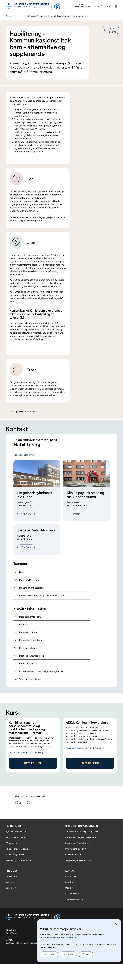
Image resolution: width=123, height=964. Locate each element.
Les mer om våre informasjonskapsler (58, 937)
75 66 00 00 (12, 932)
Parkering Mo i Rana (29, 579)
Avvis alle (68, 954)
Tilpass (86, 954)
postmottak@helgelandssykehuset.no (23, 943)
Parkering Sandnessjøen (31, 587)
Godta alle (49, 954)
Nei (32, 802)
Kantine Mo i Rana (28, 632)
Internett (23, 624)
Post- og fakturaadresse (31, 655)
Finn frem (26, 513)
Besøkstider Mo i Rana (30, 616)
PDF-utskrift (112, 30)
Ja (20, 802)
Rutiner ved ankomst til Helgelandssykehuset (41, 671)
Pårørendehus (26, 663)
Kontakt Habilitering (23, 454)
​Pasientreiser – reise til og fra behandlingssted (42, 595)
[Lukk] (116, 924)
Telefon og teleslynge (30, 679)
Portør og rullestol (28, 648)
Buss (21, 572)
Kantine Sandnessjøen (30, 640)
